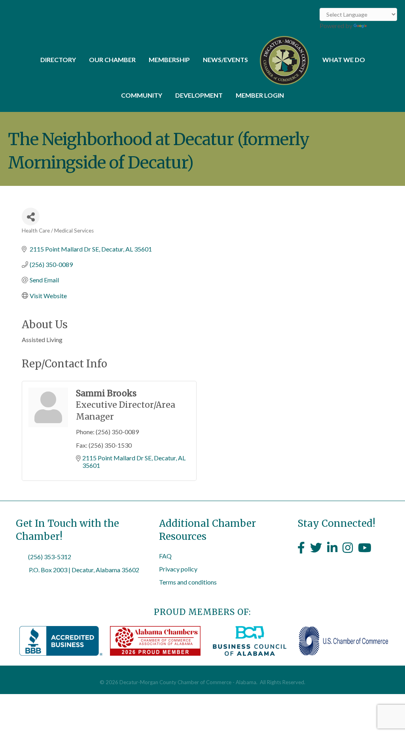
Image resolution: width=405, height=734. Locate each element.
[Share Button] (31, 216)
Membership (169, 59)
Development (199, 95)
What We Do (343, 59)
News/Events (225, 59)
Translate (381, 25)
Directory (58, 59)
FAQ (165, 556)
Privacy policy (178, 569)
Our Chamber (112, 59)
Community (141, 95)
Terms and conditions (188, 582)
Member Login (260, 95)
